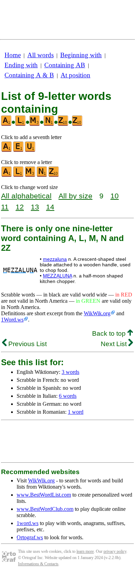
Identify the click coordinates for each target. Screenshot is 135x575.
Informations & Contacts (38, 563)
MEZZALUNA (57, 275)
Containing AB (64, 65)
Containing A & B (29, 75)
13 (35, 207)
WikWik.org (97, 313)
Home (12, 55)
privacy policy (115, 551)
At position (75, 75)
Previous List (27, 343)
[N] (42, 175)
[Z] (54, 175)
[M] (30, 175)
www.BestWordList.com (44, 495)
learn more (85, 551)
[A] (7, 150)
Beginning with (81, 55)
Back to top (109, 333)
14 (50, 207)
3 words (70, 372)
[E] (19, 150)
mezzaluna (55, 259)
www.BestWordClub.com (45, 509)
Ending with (21, 65)
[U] (30, 150)
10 (114, 196)
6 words (67, 396)
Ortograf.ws (30, 537)
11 (5, 207)
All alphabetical (26, 196)
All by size (75, 196)
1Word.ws (12, 320)
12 (20, 207)
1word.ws (27, 523)
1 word (75, 412)
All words (40, 55)
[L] (19, 175)
